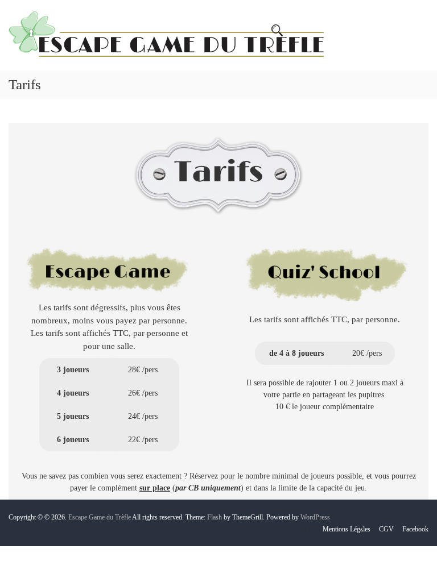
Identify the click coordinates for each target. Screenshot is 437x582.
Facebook (415, 529)
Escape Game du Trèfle (99, 517)
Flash (214, 517)
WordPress (315, 517)
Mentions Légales (346, 529)
